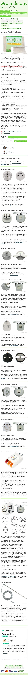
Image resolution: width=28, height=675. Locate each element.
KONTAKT (7, 15)
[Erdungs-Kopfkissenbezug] (14, 44)
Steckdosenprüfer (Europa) (8, 576)
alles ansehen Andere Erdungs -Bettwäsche (11, 28)
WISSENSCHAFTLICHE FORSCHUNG (11, 13)
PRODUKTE (14, 10)
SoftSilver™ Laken (13, 18)
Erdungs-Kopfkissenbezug (11, 32)
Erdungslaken (4, 18)
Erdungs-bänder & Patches (7, 23)
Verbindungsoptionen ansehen (13, 138)
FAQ (2, 15)
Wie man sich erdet (16, 163)
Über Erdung (4, 164)
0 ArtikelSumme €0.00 (12, 7)
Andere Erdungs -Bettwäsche (7, 21)
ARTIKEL (24, 13)
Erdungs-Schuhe (18, 23)
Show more (5, 653)
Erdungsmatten (19, 21)
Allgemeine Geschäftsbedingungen (11, 667)
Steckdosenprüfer (14, 205)
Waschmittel (4, 94)
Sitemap (21, 667)
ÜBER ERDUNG (5, 10)
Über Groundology (9, 665)
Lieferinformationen (18, 665)
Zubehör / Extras (5, 25)
